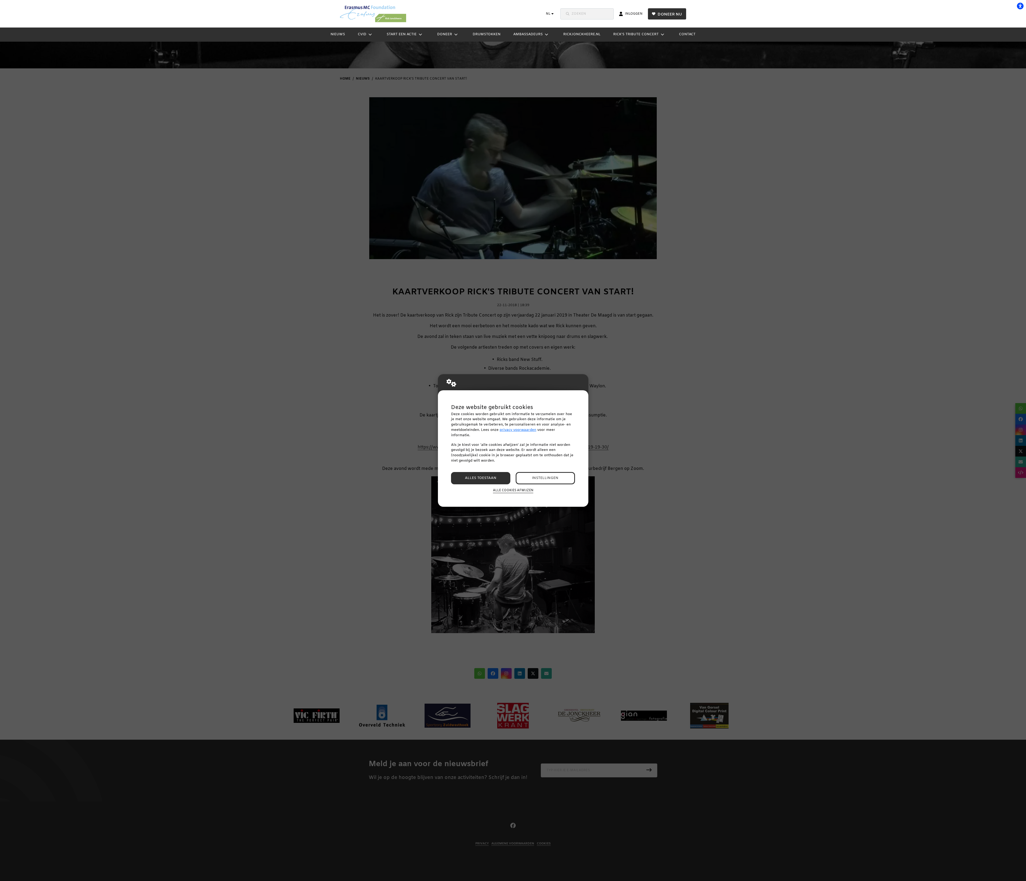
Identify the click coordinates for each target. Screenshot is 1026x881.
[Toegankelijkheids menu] (1020, 6)
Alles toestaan (480, 478)
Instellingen (545, 478)
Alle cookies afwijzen (513, 490)
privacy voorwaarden (518, 430)
